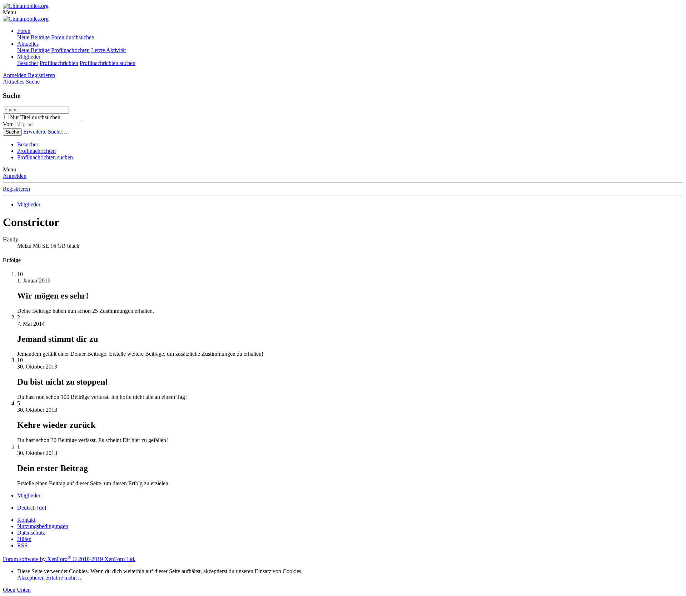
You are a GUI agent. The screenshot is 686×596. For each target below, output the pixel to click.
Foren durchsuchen (72, 37)
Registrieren (16, 189)
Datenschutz (31, 533)
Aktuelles (28, 44)
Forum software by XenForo (69, 559)
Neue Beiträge (33, 37)
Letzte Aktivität (108, 50)
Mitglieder (28, 57)
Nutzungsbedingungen (42, 526)
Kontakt (26, 520)
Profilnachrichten (70, 50)
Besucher (27, 63)
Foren (23, 31)
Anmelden (14, 176)
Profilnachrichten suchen (107, 63)
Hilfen (24, 539)
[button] (9, 12)
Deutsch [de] (31, 508)
